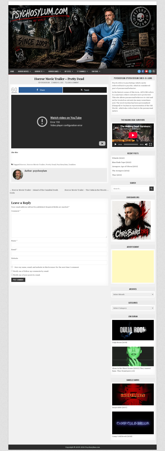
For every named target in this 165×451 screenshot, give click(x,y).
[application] (133, 135)
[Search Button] (153, 71)
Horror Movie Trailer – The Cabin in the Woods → (87, 190)
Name (14, 241)
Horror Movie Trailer (36, 165)
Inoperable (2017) (119, 407)
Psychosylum (62, 165)
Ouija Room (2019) (119, 342)
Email (14, 250)
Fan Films (95, 71)
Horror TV (38, 71)
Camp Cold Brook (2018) (122, 436)
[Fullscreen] (150, 144)
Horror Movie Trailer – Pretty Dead (59, 79)
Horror (23, 165)
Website (14, 258)
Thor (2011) (117, 175)
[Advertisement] (133, 266)
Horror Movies (23, 71)
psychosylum (45, 82)
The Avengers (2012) (120, 171)
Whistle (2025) (118, 158)
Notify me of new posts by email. (26, 275)
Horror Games (53, 71)
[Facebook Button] (142, 71)
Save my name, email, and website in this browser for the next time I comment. (47, 267)
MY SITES (68, 71)
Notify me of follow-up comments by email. (31, 271)
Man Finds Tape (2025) (121, 162)
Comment (15, 211)
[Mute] (146, 144)
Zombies (72, 165)
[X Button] (139, 71)
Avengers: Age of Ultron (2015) (125, 166)
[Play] (115, 144)
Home (12, 71)
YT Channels (81, 71)
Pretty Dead (51, 165)
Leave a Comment (73, 82)
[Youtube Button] (146, 71)
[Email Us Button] (150, 71)
